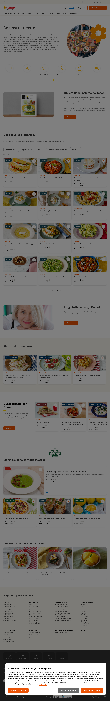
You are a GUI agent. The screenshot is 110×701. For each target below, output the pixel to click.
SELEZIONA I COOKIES (18, 690)
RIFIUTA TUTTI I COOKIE (68, 690)
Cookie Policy (43, 685)
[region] (56, 679)
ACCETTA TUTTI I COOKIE (92, 690)
